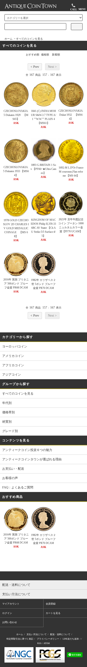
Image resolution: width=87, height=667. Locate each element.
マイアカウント (10, 603)
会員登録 (51, 603)
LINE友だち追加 (71, 639)
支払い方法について (37, 634)
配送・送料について (60, 634)
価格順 (45, 54)
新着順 (56, 54)
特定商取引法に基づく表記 (19, 639)
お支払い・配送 (13, 468)
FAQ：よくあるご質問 (17, 487)
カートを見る (53, 613)
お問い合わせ (9, 622)
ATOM (47, 643)
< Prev (35, 66)
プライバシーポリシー (48, 639)
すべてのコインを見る (29, 38)
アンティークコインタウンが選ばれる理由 (32, 459)
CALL (73, 9)
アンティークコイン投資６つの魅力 (27, 450)
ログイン (7, 613)
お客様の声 (10, 478)
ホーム (8, 38)
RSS (39, 643)
